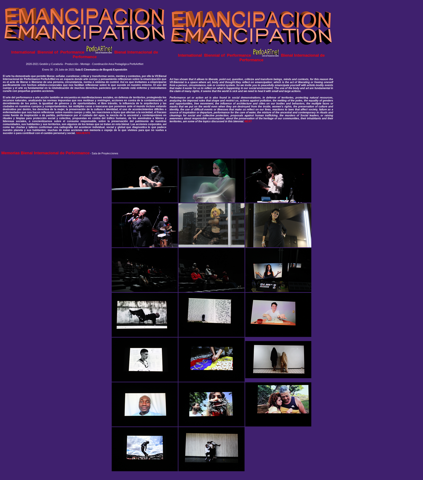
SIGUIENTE (83, 133)
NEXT (248, 121)
